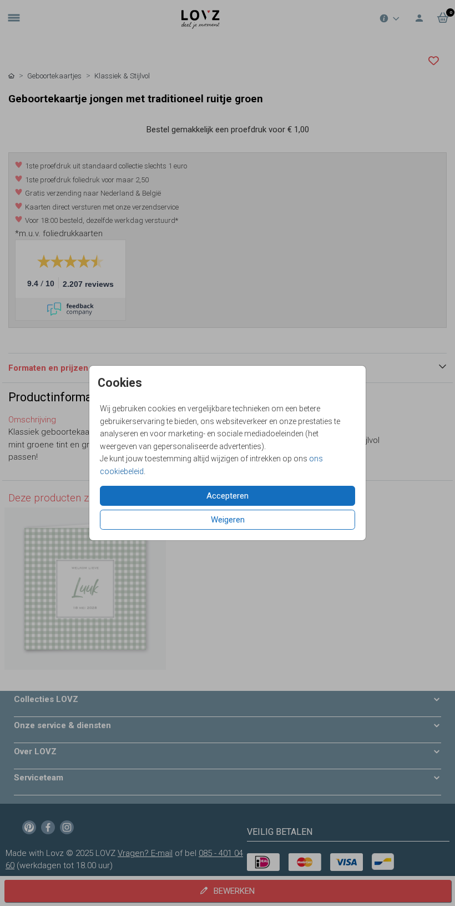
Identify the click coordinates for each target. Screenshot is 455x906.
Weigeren (228, 520)
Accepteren (227, 496)
